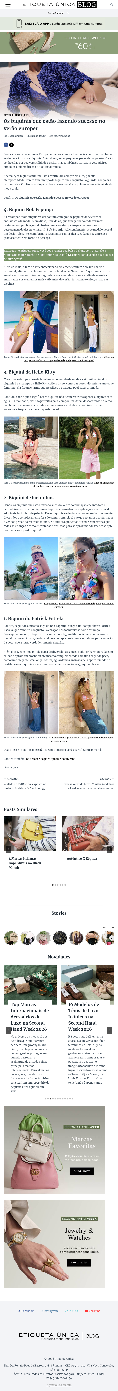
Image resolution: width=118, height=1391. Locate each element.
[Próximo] (109, 849)
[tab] (53, 885)
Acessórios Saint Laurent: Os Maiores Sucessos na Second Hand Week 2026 (87, 1017)
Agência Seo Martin (59, 1385)
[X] (11, 145)
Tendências (21, 115)
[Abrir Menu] (8, 4)
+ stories (108, 927)
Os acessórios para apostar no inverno (50, 759)
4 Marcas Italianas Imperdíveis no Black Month (25, 863)
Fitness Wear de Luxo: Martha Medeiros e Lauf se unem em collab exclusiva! (88, 784)
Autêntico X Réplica (82, 858)
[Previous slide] (8, 1030)
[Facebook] (6, 145)
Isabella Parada (16, 136)
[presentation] (30, 833)
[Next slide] (109, 1030)
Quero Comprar (55, 13)
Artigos (8, 115)
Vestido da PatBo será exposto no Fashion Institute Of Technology (25, 784)
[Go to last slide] (8, 849)
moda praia (11, 767)
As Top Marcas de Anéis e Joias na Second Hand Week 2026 (30, 1014)
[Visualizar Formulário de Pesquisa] (111, 4)
